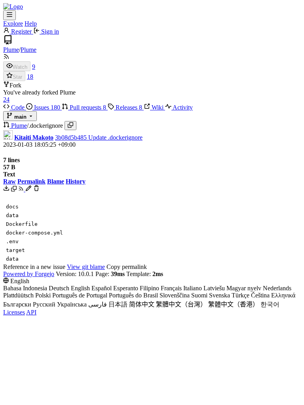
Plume (11, 49)
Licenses (14, 312)
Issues (46, 107)
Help (31, 23)
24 (6, 99)
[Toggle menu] (9, 15)
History (76, 181)
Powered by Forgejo (28, 274)
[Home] (13, 6)
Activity (182, 107)
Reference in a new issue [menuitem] (34, 266)
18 (30, 76)
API (31, 312)
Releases (128, 107)
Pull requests (87, 107)
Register (21, 31)
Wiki (157, 107)
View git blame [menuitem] (86, 266)
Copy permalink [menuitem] (126, 266)
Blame (55, 181)
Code (18, 107)
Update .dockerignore (115, 137)
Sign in (49, 31)
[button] (7, 125)
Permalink (31, 181)
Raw (9, 181)
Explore (13, 23)
